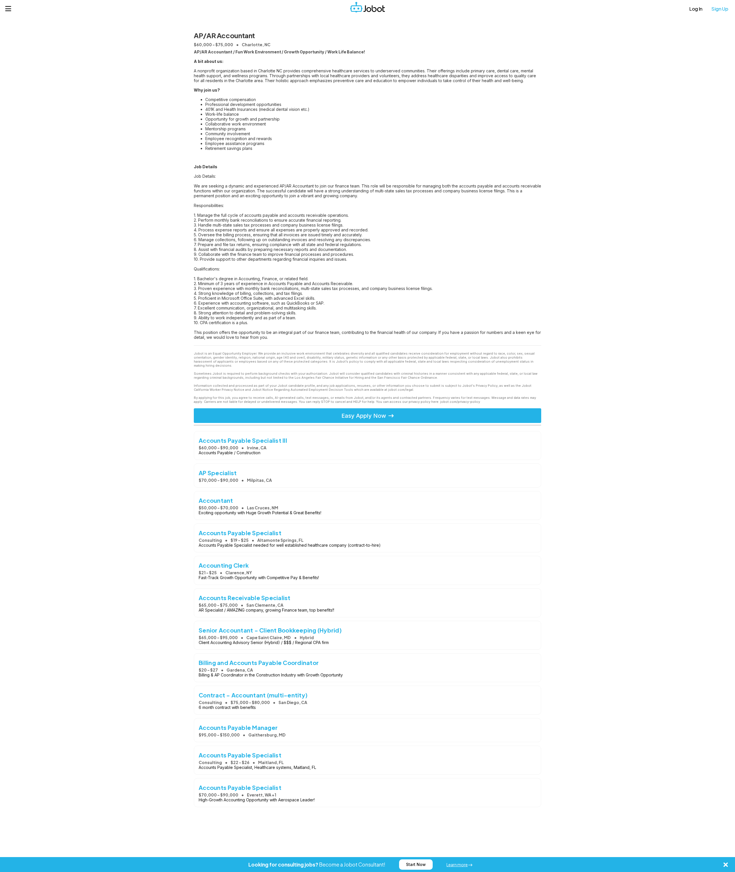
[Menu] (8, 8)
